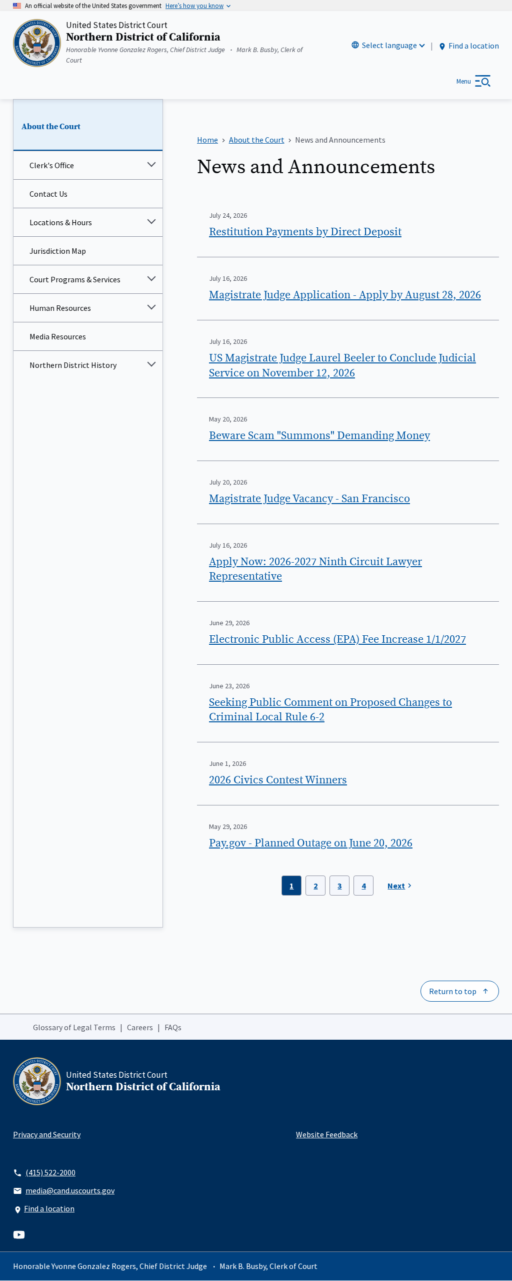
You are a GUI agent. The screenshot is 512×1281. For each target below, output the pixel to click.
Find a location (473, 46)
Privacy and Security (46, 1134)
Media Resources (58, 336)
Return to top (452, 991)
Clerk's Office (52, 165)
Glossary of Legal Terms (74, 1027)
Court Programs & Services (75, 279)
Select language (389, 45)
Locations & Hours (61, 222)
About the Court (51, 126)
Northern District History (73, 365)
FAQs (173, 1027)
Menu (463, 81)
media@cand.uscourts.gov (70, 1190)
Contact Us (49, 194)
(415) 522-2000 (51, 1172)
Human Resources (60, 308)
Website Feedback (327, 1134)
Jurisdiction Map (58, 251)
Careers (140, 1027)
